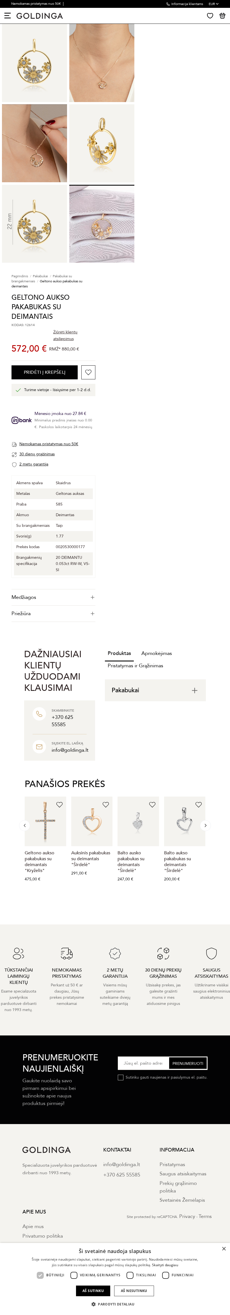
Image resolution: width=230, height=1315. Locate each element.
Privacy (187, 1216)
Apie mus (33, 1226)
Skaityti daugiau (165, 1265)
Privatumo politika (42, 1236)
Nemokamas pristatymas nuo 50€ (36, 3)
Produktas (119, 653)
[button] (115, 1304)
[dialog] (115, 1279)
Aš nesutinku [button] (134, 1290)
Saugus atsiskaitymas (183, 1173)
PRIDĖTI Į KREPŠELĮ (45, 372)
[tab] (53, 597)
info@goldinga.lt (121, 1164)
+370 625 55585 (121, 1174)
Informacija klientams (187, 4)
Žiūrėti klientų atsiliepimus (65, 335)
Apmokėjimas (156, 653)
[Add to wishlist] (88, 372)
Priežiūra (21, 613)
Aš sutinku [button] (93, 1290)
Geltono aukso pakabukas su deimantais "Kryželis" (39, 862)
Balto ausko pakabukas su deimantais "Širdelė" (131, 862)
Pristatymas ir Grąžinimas (135, 665)
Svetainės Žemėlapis (182, 1200)
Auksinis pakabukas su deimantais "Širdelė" (90, 859)
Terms (205, 1216)
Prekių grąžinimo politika (178, 1187)
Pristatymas (172, 1164)
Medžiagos (24, 597)
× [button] (224, 1249)
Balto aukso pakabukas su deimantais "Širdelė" (177, 862)
